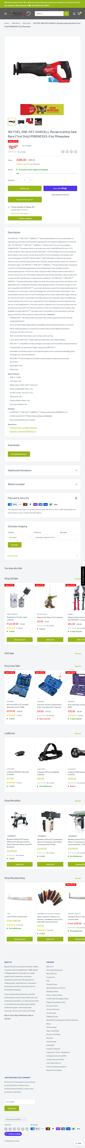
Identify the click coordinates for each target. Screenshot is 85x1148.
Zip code (63, 532)
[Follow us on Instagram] (14, 1129)
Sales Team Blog (52, 1031)
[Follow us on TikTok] (22, 1129)
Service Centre (52, 1006)
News (48, 1024)
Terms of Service (52, 1009)
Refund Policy (12, 556)
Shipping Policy (52, 991)
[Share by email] (75, 151)
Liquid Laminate (12, 614)
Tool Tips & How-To (53, 1063)
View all (78, 579)
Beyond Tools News (54, 1070)
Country (11, 532)
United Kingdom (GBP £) (13, 1119)
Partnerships (51, 1027)
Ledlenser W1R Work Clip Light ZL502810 (18, 773)
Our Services (51, 1013)
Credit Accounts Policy (55, 1059)
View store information (20, 213)
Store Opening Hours (54, 970)
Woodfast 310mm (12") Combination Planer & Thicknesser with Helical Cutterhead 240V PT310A (50, 842)
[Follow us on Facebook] (6, 1129)
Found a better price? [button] (24, 199)
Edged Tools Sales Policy (56, 1002)
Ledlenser (11, 769)
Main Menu (16, 23)
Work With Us (51, 973)
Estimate (14, 545)
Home (6, 23)
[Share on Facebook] (63, 151)
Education (50, 1045)
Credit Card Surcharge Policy (57, 998)
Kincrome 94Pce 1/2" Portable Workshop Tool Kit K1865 (17, 706)
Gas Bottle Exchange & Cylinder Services (62, 1020)
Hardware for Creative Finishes (48, 914)
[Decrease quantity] (18, 180)
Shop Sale (27, 23)
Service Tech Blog (53, 1034)
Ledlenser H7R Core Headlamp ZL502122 (48, 773)
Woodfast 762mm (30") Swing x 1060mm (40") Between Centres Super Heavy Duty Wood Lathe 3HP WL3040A (19, 843)
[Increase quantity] (30, 180)
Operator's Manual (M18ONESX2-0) (23, 431)
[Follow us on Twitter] (10, 1129)
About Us (49, 966)
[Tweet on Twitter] (71, 151)
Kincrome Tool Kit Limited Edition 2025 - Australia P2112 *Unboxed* (49, 706)
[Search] (66, 13)
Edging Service (52, 1016)
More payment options (60, 194)
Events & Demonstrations (56, 1067)
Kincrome (10, 701)
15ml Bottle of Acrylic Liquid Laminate (17, 618)
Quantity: (11, 180)
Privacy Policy (51, 984)
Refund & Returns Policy (55, 988)
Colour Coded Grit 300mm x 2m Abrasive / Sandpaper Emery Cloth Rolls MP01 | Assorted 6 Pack (49, 919)
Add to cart (24, 188)
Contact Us (50, 977)
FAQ (47, 981)
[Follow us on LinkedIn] (27, 1129)
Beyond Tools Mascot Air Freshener (50, 617)
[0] (78, 13)
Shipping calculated (23, 164)
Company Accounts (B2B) (56, 1056)
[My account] (74, 13)
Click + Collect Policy (54, 995)
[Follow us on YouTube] (18, 1129)
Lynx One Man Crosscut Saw (17, 917)
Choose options (19, 640)
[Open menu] (5, 14)
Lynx (8, 913)
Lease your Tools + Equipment (58, 1052)
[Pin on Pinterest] (67, 151)
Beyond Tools (42, 614)
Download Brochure (19, 454)
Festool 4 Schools (53, 1049)
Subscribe (12, 1108)
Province (37, 532)
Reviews (49, 1038)
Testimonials (51, 1041)
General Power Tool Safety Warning (23, 428)
